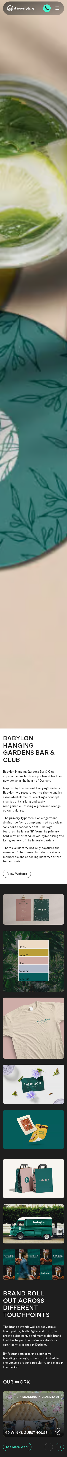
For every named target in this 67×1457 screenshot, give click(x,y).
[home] (21, 8)
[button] (49, 1447)
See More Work (17, 1447)
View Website (17, 874)
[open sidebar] (57, 8)
